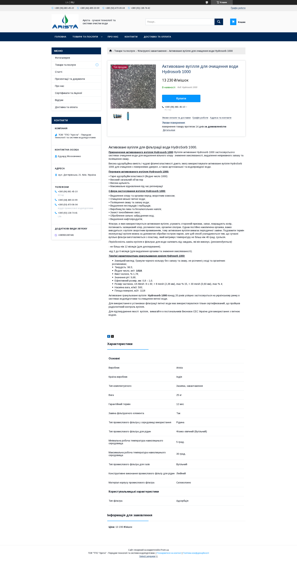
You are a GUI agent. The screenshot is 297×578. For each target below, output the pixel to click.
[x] (112, 337)
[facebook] (108, 337)
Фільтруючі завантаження (152, 51)
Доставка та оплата (157, 36)
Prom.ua (165, 550)
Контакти (131, 36)
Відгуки (59, 100)
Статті (58, 72)
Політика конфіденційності (196, 553)
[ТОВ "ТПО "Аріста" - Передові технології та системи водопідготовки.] (65, 27)
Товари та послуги (85, 36)
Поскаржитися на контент (169, 553)
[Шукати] (218, 22)
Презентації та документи (70, 79)
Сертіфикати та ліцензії (68, 93)
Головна (60, 36)
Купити (181, 98)
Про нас (113, 36)
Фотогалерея (62, 57)
